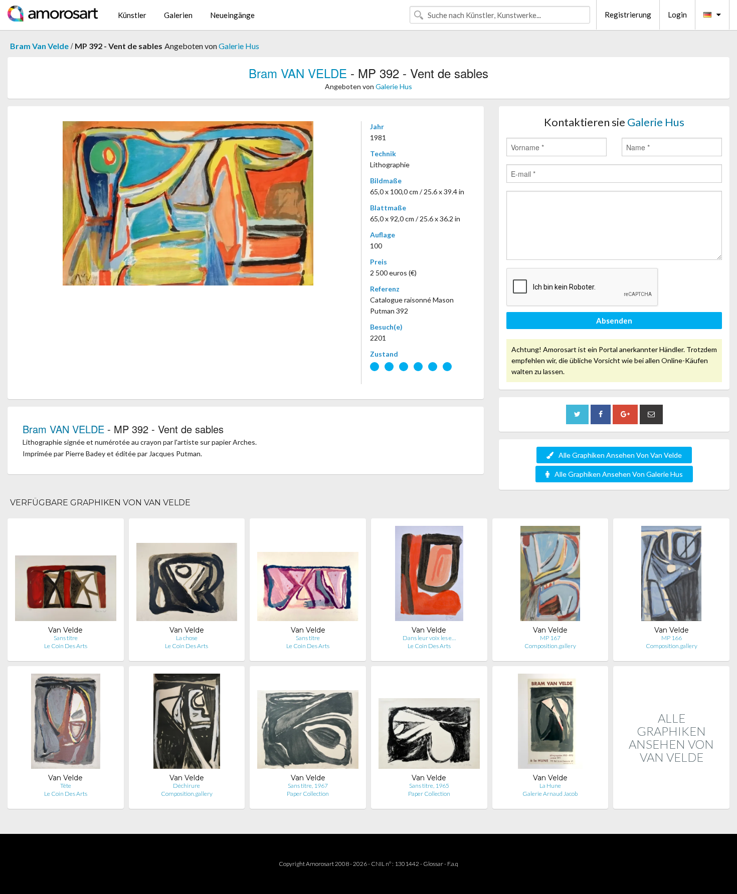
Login (677, 14)
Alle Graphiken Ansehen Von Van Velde (620, 455)
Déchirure (186, 785)
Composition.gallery (550, 646)
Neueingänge (232, 15)
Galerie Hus (239, 46)
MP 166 (671, 638)
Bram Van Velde (39, 46)
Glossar (433, 863)
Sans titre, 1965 (429, 785)
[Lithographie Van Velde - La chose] (187, 575)
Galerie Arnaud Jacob (550, 793)
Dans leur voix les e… (429, 638)
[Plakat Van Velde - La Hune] (550, 723)
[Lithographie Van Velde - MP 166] (671, 575)
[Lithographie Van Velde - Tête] (65, 723)
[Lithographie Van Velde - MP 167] (550, 575)
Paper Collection (308, 793)
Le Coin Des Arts (65, 646)
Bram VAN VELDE (298, 73)
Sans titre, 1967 (308, 785)
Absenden (614, 320)
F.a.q (452, 863)
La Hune (550, 785)
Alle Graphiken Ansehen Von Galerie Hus (619, 474)
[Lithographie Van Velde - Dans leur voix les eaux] (429, 575)
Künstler (132, 15)
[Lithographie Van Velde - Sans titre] (65, 575)
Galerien (178, 15)
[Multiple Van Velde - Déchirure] (186, 723)
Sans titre (66, 638)
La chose (187, 638)
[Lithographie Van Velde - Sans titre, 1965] (429, 723)
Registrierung (628, 14)
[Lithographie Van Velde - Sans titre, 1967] (307, 723)
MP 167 (550, 638)
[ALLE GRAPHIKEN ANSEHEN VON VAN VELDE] (671, 798)
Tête (65, 785)
